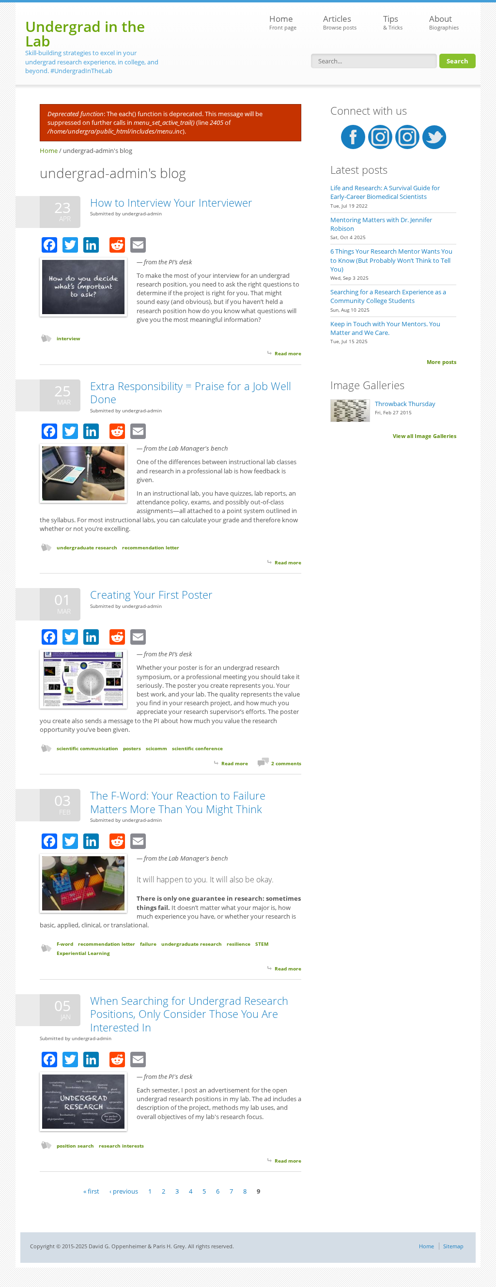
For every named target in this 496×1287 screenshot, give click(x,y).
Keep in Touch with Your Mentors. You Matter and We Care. (385, 328)
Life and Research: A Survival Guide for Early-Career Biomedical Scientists (385, 192)
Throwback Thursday (405, 403)
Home (282, 22)
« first (91, 1190)
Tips (393, 22)
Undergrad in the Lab (85, 33)
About (444, 22)
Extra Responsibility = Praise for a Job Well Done (190, 393)
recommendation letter (150, 547)
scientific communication (87, 748)
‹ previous (123, 1190)
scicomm (156, 748)
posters (132, 748)
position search (75, 1145)
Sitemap (453, 1246)
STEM (261, 943)
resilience (238, 943)
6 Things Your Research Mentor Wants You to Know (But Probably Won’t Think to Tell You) (391, 260)
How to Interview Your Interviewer (171, 202)
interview (68, 338)
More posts (441, 361)
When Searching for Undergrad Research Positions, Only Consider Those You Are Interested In (189, 1013)
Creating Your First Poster (151, 594)
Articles (339, 22)
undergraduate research (87, 547)
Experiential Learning (83, 953)
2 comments (286, 763)
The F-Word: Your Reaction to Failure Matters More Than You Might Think (177, 802)
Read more (288, 353)
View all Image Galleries (424, 435)
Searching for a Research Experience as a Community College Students (388, 296)
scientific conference (197, 748)
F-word (65, 943)
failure (148, 943)
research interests (121, 1145)
